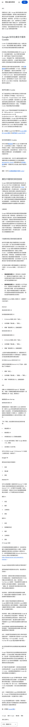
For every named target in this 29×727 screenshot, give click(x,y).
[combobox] (9, 724)
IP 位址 (22, 187)
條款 (22, 715)
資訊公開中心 (5, 719)
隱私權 (17, 715)
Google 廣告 (11, 709)
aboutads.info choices (8, 162)
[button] (3, 2)
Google (4, 715)
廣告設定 (10, 143)
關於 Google (11, 715)
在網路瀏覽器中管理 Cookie (16, 171)
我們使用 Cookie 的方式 (18, 133)
